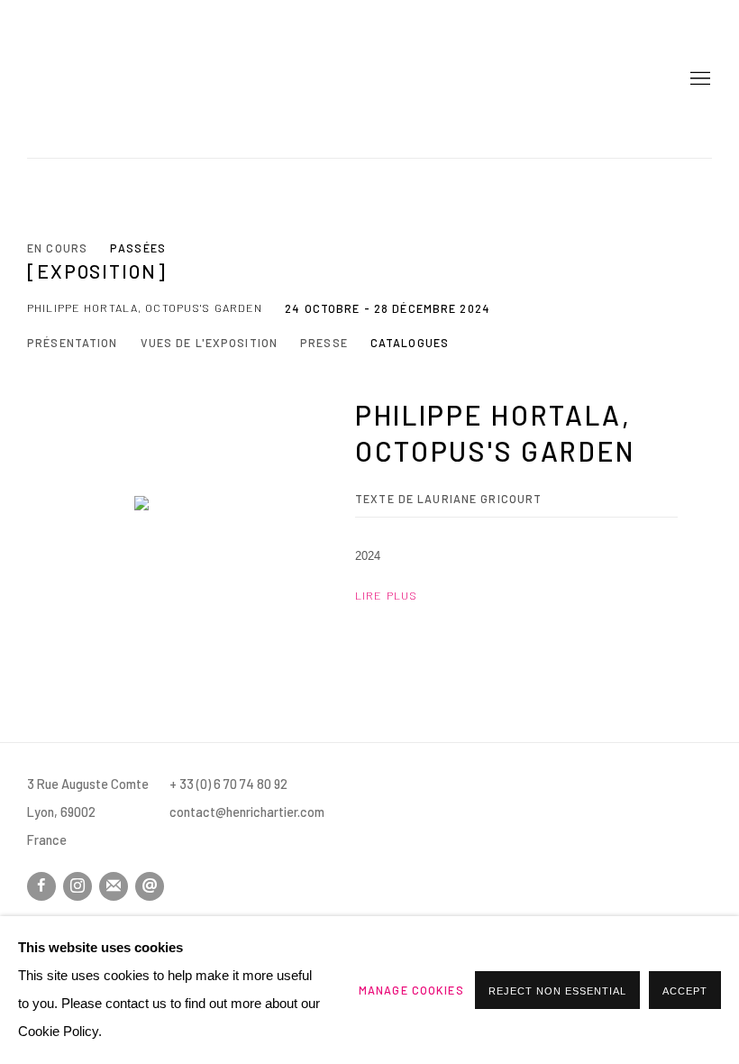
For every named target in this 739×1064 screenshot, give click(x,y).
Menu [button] (698, 79)
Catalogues (409, 342)
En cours (57, 248)
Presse (324, 342)
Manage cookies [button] (411, 990)
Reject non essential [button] (557, 991)
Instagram (77, 886)
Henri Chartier (90, 79)
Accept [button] (684, 991)
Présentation (72, 342)
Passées (138, 248)
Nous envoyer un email (149, 886)
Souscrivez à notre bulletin (113, 886)
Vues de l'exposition (209, 342)
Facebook (41, 886)
